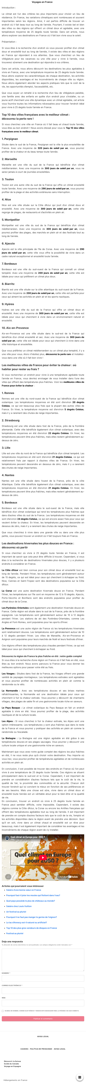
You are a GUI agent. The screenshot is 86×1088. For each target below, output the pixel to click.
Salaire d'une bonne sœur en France (23, 890)
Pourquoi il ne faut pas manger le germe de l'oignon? (31, 917)
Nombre (6, 973)
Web (3, 998)
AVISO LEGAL (43, 1036)
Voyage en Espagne (12, 1066)
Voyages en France (42, 2)
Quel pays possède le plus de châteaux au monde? (30, 901)
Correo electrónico (12, 985)
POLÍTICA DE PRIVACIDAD (41, 1049)
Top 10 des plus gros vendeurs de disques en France (31, 928)
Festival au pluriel (14, 933)
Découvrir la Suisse (12, 1061)
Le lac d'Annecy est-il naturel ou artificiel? (26, 922)
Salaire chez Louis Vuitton (19, 906)
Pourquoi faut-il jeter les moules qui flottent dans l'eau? (33, 895)
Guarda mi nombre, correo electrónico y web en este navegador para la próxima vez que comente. (42, 1011)
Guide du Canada (11, 1064)
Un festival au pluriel (16, 912)
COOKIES (24, 1049)
